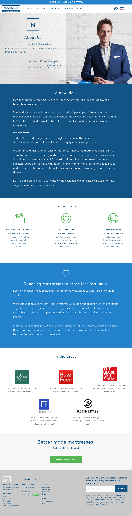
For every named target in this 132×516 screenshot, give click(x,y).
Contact (6, 501)
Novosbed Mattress (11, 487)
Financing (7, 499)
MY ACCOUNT (28, 485)
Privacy (117, 500)
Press (44, 494)
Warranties (7, 503)
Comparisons (47, 501)
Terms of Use (106, 500)
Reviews (69, 9)
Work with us (30, 495)
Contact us (121, 477)
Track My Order (28, 487)
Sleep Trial (56, 9)
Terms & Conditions (11, 505)
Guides (45, 503)
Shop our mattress (66, 459)
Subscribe (121, 488)
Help (78, 9)
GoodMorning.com (100, 495)
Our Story (46, 487)
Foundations (8, 490)
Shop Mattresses (36, 9)
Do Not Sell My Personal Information (105, 501)
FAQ (5, 497)
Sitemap (103, 504)
